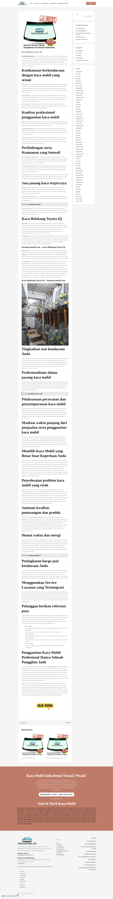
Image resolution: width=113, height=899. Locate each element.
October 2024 (79, 123)
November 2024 (79, 121)
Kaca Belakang (79, 50)
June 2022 (78, 189)
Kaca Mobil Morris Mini (45, 814)
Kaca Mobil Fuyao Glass (81, 817)
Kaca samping (25, 250)
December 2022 (79, 175)
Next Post (69, 722)
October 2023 (79, 151)
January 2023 (79, 172)
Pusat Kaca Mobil (91, 821)
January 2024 (79, 144)
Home (57, 843)
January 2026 (79, 88)
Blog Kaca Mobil (60, 854)
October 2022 (79, 180)
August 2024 (79, 128)
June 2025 (78, 104)
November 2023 (79, 149)
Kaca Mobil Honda (88, 810)
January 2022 (79, 201)
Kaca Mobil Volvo (29, 817)
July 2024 (78, 130)
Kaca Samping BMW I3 (90, 862)
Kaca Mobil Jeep (47, 812)
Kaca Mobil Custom (54, 819)
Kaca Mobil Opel (76, 814)
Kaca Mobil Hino (79, 810)
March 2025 (78, 111)
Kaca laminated (25, 261)
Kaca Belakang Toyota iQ (28, 56)
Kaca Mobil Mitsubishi (56, 814)
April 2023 (78, 165)
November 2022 (79, 177)
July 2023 (78, 158)
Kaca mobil (24, 223)
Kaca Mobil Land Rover (65, 812)
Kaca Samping (79, 57)
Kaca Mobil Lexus (76, 812)
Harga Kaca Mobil (62, 821)
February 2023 (79, 170)
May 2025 (78, 107)
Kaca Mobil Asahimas (48, 817)
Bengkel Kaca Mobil (85, 819)
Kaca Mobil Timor (76, 815)
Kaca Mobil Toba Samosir (82, 39)
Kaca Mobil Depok (80, 28)
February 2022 (79, 198)
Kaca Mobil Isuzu (29, 812)
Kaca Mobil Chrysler (78, 808)
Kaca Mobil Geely (71, 810)
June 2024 (78, 132)
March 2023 (78, 168)
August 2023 (79, 156)
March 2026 (78, 83)
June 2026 (78, 76)
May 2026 (78, 78)
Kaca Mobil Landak (80, 37)
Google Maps (21, 863)
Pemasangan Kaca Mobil (81, 60)
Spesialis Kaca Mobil (82, 821)
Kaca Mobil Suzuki (54, 815)
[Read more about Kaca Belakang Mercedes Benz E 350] (57, 744)
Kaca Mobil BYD (49, 808)
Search (77, 14)
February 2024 (79, 142)
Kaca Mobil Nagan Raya (90, 865)
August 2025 (79, 99)
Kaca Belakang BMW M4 (28, 758)
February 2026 (79, 85)
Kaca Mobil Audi (21, 808)
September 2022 (79, 182)
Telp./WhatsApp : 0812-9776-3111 (25, 855)
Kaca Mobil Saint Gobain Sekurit (28, 819)
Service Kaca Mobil (71, 821)
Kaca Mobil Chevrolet (68, 808)
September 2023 (79, 154)
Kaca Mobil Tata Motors (65, 815)
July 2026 (78, 74)
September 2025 (79, 97)
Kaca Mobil (78, 55)
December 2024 (79, 118)
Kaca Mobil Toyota (85, 815)
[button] (91, 3)
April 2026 (78, 81)
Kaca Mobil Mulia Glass (70, 817)
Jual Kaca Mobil (35, 821)
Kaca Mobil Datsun (29, 810)
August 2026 (79, 71)
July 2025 (78, 102)
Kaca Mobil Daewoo (88, 808)
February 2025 (79, 114)
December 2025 (79, 90)
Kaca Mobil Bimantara (31, 808)
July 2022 (78, 187)
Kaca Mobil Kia (55, 812)
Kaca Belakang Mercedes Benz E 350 (56, 758)
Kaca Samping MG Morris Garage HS (87, 856)
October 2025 (79, 95)
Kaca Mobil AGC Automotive (42, 819)
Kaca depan (24, 236)
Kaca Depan (79, 53)
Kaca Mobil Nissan (66, 814)
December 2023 (79, 147)
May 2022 (78, 191)
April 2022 (78, 194)
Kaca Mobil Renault (25, 815)
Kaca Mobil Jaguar (38, 812)
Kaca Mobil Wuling (38, 817)
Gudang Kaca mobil (21, 823)
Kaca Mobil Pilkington (59, 817)
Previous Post (22, 722)
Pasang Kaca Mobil (44, 821)
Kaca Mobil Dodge (39, 810)
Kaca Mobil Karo (92, 859)
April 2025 (78, 109)
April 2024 (78, 137)
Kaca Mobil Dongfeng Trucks (51, 810)
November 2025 (79, 92)
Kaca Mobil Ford (62, 810)
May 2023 (78, 163)
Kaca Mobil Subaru (45, 815)
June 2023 (78, 161)
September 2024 (79, 125)
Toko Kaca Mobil (53, 821)
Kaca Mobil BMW (40, 808)
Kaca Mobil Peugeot (85, 814)
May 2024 (78, 135)
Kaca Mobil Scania (35, 815)
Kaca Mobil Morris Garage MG (32, 814)
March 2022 (78, 196)
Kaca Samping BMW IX (81, 30)
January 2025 (79, 116)
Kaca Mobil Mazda (85, 812)
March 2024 (78, 140)
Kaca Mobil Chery (58, 808)
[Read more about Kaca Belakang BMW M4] (32, 744)
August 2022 (79, 184)
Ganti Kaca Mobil (27, 821)
